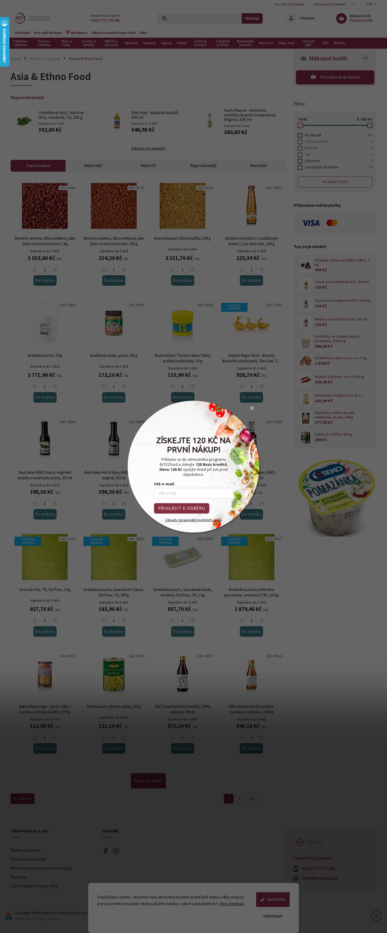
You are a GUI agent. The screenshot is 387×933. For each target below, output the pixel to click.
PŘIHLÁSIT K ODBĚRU (181, 508)
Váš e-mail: (164, 483)
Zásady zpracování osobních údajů (193, 519)
